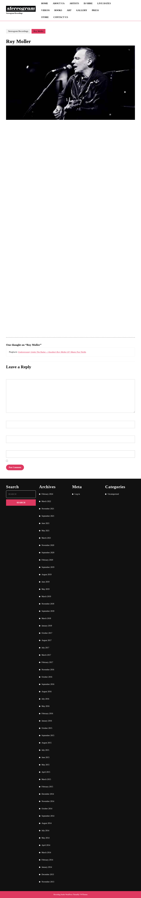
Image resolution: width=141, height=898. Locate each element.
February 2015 (47, 787)
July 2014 (45, 831)
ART (69, 10)
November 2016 (48, 670)
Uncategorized (113, 494)
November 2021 (48, 509)
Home (44, 3)
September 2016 (48, 684)
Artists (74, 3)
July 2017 (45, 648)
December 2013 (48, 874)
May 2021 (45, 531)
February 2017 (47, 662)
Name (8, 417)
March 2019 (46, 596)
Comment (10, 375)
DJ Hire (88, 3)
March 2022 (46, 501)
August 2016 (46, 692)
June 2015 (45, 757)
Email (8, 432)
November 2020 (48, 545)
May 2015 (45, 765)
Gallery (81, 10)
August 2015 (46, 743)
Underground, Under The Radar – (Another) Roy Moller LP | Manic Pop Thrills (52, 352)
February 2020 (47, 560)
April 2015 (46, 772)
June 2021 (45, 523)
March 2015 (46, 779)
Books (58, 10)
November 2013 (48, 882)
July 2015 (45, 750)
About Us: (59, 3)
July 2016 (45, 699)
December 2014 (48, 794)
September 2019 (48, 567)
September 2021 (48, 516)
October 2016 (47, 677)
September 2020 (48, 553)
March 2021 (46, 538)
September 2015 (48, 735)
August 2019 (46, 574)
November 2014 (48, 801)
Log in (77, 494)
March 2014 (46, 852)
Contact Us (60, 17)
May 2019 (45, 589)
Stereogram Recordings (14, 13)
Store (45, 17)
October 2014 (47, 809)
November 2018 (48, 604)
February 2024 (47, 494)
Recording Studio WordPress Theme (65, 895)
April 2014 (46, 845)
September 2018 (48, 611)
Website (8, 446)
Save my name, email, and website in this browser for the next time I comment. (33, 461)
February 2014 (47, 860)
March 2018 (46, 618)
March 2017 (46, 655)
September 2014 (48, 816)
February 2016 (47, 713)
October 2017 (47, 633)
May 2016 (45, 706)
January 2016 (47, 721)
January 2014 (47, 867)
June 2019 (45, 582)
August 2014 (46, 823)
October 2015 (47, 728)
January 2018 (47, 626)
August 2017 (46, 640)
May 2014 (45, 838)
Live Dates (104, 3)
